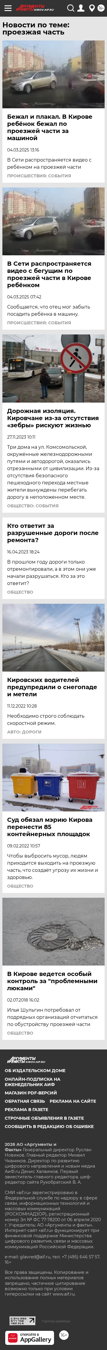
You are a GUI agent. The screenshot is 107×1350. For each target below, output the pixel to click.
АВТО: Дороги (24, 732)
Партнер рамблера (56, 1321)
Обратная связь (25, 1101)
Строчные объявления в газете (44, 1118)
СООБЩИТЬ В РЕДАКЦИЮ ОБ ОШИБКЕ (49, 1126)
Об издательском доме (35, 1070)
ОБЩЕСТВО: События (33, 506)
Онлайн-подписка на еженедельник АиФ (32, 1082)
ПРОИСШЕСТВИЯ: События (39, 176)
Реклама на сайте (73, 1101)
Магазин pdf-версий (31, 1093)
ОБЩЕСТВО (20, 592)
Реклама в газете (26, 1109)
